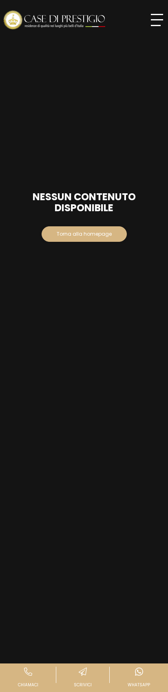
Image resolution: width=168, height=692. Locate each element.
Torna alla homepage (84, 233)
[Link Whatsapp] (139, 677)
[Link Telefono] (28, 677)
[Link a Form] (83, 677)
